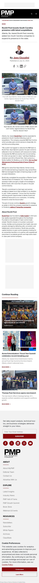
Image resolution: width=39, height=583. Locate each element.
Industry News (8, 495)
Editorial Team (8, 472)
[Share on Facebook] (14, 66)
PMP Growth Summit (11, 503)
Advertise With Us (10, 480)
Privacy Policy (3, 582)
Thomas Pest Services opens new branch (19, 393)
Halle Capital (24, 216)
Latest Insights (8, 492)
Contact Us (7, 476)
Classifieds (7, 538)
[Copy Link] (24, 66)
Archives (6, 534)
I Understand (19, 569)
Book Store (7, 507)
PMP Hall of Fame (10, 499)
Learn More (19, 574)
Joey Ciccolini (21, 57)
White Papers (8, 530)
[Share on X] (17, 66)
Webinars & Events (10, 511)
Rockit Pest (18, 136)
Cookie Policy (7, 565)
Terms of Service (12, 582)
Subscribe (19, 436)
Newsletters (7, 523)
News (4, 24)
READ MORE (5, 367)
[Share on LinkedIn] (21, 66)
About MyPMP (8, 468)
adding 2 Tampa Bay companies (20, 207)
